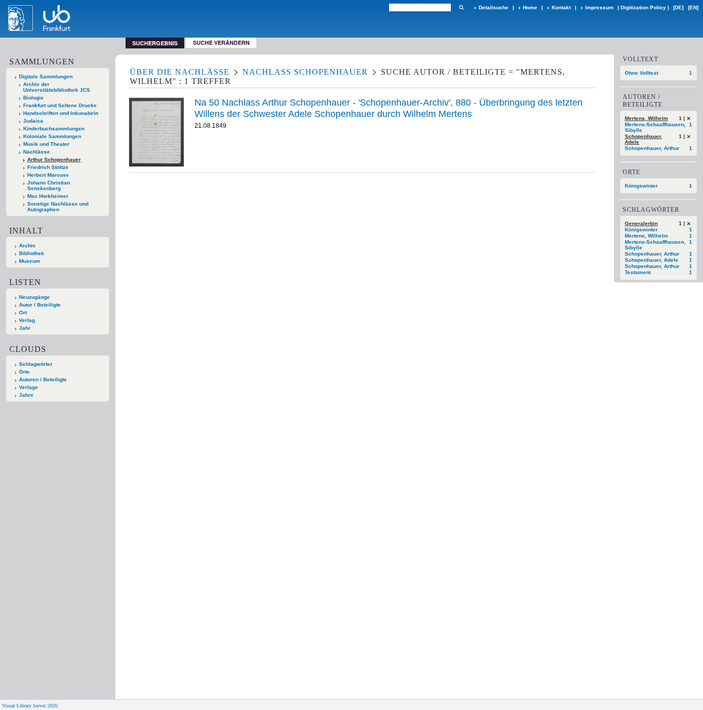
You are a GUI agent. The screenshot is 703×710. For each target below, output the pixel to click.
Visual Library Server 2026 (30, 705)
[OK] (461, 7)
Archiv (27, 245)
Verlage (28, 387)
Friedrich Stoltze (47, 167)
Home (530, 7)
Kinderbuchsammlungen (53, 128)
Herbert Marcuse (48, 175)
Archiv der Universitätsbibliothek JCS (56, 87)
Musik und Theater (46, 144)
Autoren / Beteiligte (43, 379)
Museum (29, 261)
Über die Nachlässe (180, 71)
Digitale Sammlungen (46, 76)
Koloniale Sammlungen (52, 136)
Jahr (24, 328)
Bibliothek (31, 253)
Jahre (26, 395)
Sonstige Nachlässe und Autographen (58, 206)
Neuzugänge (34, 297)
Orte (24, 372)
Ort (23, 312)
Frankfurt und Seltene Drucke (60, 105)
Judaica (33, 121)
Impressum (599, 7)
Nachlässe (36, 152)
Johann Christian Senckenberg (48, 185)
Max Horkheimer (47, 196)
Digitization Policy (643, 7)
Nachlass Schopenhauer (305, 71)
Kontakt (561, 7)
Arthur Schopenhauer (54, 159)
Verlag (27, 320)
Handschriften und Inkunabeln (60, 113)
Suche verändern (221, 42)
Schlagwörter (35, 364)
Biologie (33, 97)
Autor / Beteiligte (40, 305)
